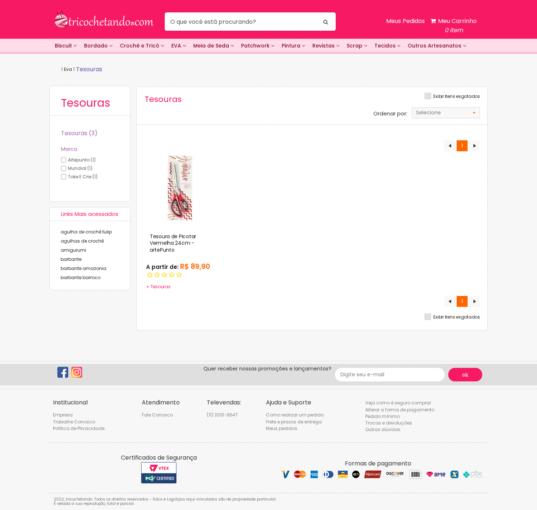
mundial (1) (80, 168)
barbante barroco (80, 277)
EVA (177, 45)
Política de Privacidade (78, 428)
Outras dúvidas (382, 429)
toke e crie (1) (83, 177)
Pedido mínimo (382, 416)
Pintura (292, 45)
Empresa (63, 415)
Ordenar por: (390, 113)
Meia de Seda (212, 45)
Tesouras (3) (79, 133)
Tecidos (385, 45)
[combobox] (446, 112)
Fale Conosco (157, 415)
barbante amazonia (83, 268)
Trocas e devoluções (388, 423)
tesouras (89, 69)
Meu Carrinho (457, 25)
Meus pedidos (281, 428)
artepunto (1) (82, 160)
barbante (71, 259)
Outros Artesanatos (435, 45)
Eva (68, 69)
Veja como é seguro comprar (398, 403)
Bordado (96, 45)
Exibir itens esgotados (456, 96)
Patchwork (256, 45)
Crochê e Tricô (140, 45)
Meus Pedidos (405, 21)
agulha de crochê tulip (86, 232)
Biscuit (64, 45)
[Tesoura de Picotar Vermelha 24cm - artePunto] (180, 188)
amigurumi (73, 250)
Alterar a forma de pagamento (399, 410)
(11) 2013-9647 (222, 415)
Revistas (324, 45)
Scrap (355, 45)
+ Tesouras (158, 286)
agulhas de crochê (82, 241)
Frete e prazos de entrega (294, 422)
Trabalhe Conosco (74, 422)
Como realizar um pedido (295, 415)
